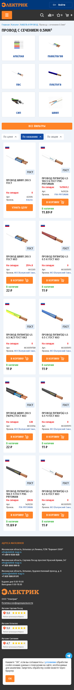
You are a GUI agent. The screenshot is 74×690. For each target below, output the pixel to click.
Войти (61, 4)
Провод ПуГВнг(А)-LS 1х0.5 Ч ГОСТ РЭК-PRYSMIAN (19, 494)
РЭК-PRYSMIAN (61, 194)
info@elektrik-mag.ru (12, 552)
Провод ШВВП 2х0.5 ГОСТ (18, 182)
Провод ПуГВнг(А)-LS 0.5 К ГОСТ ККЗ (55, 258)
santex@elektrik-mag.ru (13, 573)
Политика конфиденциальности (17, 603)
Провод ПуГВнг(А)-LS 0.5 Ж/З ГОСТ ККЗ (19, 336)
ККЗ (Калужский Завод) (25, 272)
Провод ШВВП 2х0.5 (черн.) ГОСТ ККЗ (18, 414)
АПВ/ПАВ (18, 56)
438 (31, 422)
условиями (50, 662)
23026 (30, 500)
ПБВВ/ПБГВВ (55, 56)
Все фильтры (37, 126)
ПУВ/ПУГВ (55, 84)
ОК (10, 678)
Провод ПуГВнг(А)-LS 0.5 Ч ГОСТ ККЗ (55, 414)
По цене (8, 136)
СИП (18, 112)
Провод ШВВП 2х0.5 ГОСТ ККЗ (18, 258)
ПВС (18, 84)
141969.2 (64, 187)
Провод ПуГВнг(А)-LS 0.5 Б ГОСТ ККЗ (55, 493)
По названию (30, 136)
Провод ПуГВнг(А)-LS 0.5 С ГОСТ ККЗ (55, 336)
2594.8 (29, 265)
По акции (52, 136)
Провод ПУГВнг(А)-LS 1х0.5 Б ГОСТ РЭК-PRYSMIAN (55, 181)
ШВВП (55, 112)
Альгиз (29, 199)
